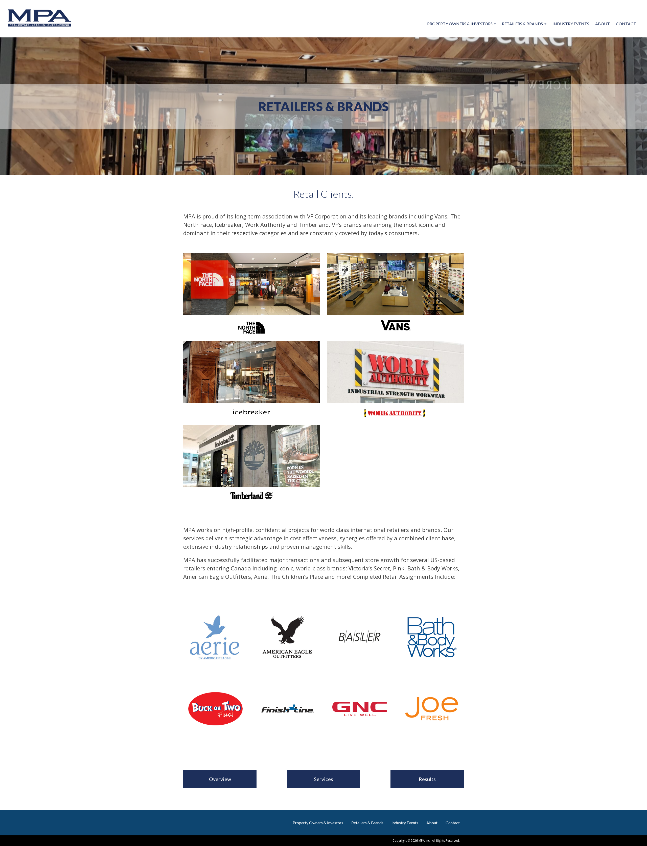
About (602, 23)
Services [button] (323, 779)
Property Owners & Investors (460, 23)
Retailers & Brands (522, 23)
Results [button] (427, 779)
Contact (626, 23)
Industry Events (570, 23)
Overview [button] (220, 779)
